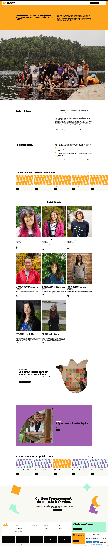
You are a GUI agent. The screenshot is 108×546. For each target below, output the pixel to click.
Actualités (60, 525)
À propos (16, 525)
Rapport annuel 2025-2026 (22, 469)
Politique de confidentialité (99, 544)
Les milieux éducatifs (34, 525)
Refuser (96, 542)
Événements (61, 528)
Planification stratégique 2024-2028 (23, 186)
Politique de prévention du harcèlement (97, 186)
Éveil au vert (46, 525)
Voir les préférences (103, 542)
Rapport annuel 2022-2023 (97, 469)
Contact (16, 529)
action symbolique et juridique (62, 126)
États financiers (57, 469)
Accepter (89, 542)
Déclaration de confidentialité (30, 544)
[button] (106, 534)
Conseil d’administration (18, 528)
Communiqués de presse (18, 531)
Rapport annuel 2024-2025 (41, 469)
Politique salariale (58, 186)
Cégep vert (46, 528)
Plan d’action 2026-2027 (40, 186)
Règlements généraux (77, 186)
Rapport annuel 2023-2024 (78, 469)
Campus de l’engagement (48, 529)
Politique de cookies (92, 544)
